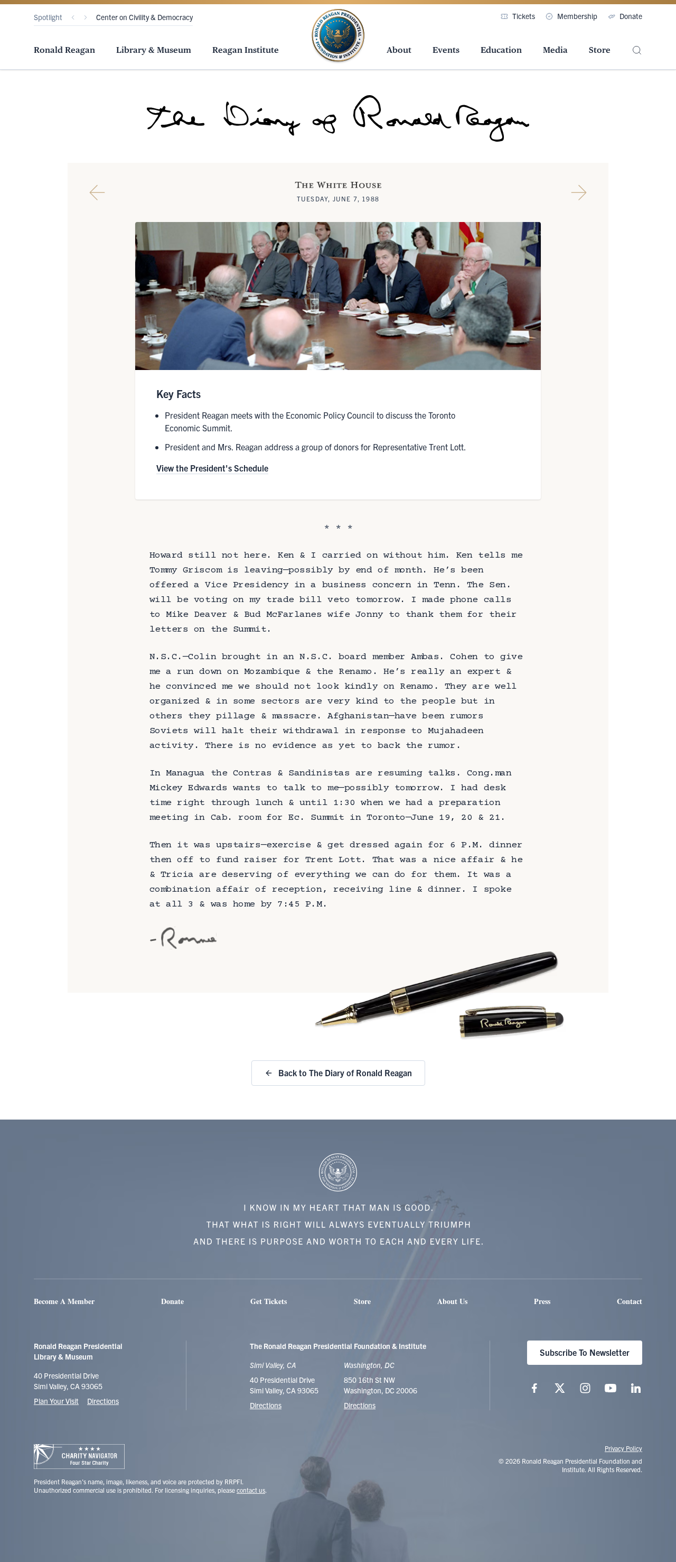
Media (555, 50)
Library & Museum (153, 50)
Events (446, 50)
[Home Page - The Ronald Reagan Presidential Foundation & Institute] (338, 36)
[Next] (85, 17)
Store (600, 50)
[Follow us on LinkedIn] (636, 1388)
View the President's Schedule (212, 468)
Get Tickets (268, 1301)
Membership (577, 16)
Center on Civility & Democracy (144, 17)
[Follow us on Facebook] (534, 1388)
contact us (251, 1490)
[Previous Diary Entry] (97, 192)
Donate (630, 16)
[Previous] (73, 17)
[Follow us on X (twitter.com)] (559, 1388)
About (399, 50)
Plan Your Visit (56, 1401)
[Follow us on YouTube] (610, 1388)
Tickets (523, 16)
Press (542, 1301)
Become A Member (64, 1301)
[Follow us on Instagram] (585, 1388)
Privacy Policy (623, 1448)
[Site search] (637, 50)
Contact (629, 1301)
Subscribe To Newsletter (585, 1352)
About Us (452, 1301)
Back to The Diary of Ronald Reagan (345, 1072)
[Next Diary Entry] (579, 192)
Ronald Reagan (64, 50)
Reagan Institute (245, 50)
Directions (103, 1401)
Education (501, 50)
